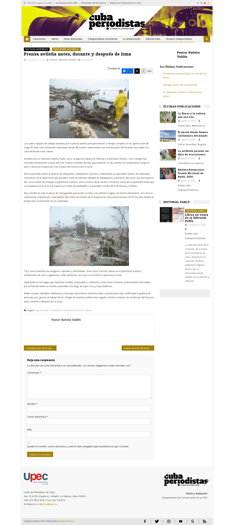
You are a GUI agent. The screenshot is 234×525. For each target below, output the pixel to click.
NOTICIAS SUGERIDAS (36, 49)
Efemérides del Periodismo (94, 3)
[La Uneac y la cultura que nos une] (168, 117)
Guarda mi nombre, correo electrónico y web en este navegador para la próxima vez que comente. (78, 446)
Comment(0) (86, 59)
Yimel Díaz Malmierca (191, 125)
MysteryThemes (66, 521)
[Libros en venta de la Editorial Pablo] (172, 214)
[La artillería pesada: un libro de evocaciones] (168, 154)
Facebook (145, 522)
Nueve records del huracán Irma (139, 348)
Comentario (34, 372)
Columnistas (39, 38)
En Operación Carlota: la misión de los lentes (182, 94)
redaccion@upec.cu (47, 504)
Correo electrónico (37, 416)
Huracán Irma (69, 310)
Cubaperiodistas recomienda (102, 38)
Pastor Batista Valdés (63, 60)
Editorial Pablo (153, 38)
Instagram (169, 522)
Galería (54, 38)
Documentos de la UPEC (67, 3)
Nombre (32, 403)
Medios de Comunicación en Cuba (125, 3)
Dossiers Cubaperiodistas (179, 38)
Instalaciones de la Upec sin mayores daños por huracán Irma (42, 348)
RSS (202, 522)
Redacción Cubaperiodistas (188, 187)
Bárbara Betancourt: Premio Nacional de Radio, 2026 (191, 173)
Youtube (181, 522)
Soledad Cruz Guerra (191, 163)
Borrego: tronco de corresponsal (180, 84)
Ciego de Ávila (41, 310)
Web (29, 429)
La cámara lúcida (131, 38)
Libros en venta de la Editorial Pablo (196, 218)
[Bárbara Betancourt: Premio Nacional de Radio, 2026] (168, 173)
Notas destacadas (73, 38)
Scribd (192, 522)
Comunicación (55, 310)
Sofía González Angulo (192, 144)
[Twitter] (137, 71)
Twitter (156, 522)
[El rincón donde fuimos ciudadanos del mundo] (168, 136)
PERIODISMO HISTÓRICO (66, 49)
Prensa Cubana (84, 310)
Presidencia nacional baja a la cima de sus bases (184, 75)
